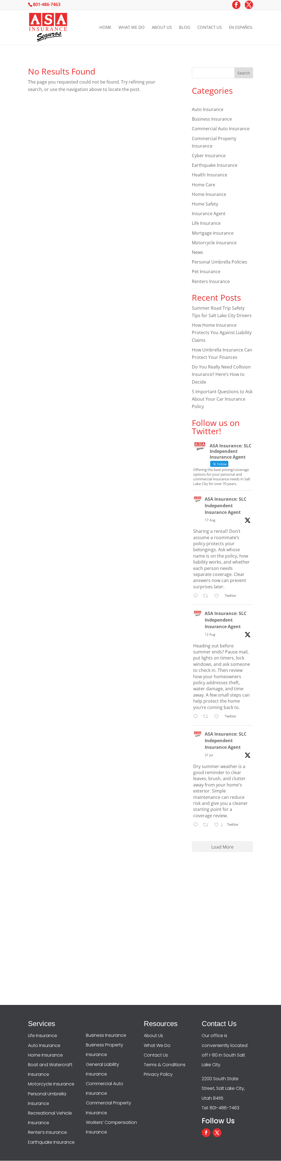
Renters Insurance (211, 281)
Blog (184, 27)
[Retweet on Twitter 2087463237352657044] (207, 717)
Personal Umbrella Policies (219, 262)
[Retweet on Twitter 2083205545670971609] (207, 825)
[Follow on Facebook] (206, 1132)
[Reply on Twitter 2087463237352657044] (197, 717)
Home (105, 27)
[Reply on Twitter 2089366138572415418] (197, 596)
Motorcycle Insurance (51, 1084)
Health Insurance (209, 175)
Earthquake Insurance (214, 165)
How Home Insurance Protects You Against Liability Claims (222, 332)
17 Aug (210, 520)
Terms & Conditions (165, 1065)
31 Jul (209, 755)
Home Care (203, 185)
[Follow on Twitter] (217, 1132)
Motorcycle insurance (214, 243)
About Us (162, 27)
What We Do (132, 27)
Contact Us (209, 27)
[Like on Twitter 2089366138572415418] (218, 596)
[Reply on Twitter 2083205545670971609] (197, 825)
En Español (241, 27)
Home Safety (205, 204)
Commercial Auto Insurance (220, 129)
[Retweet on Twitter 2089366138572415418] (207, 596)
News (197, 252)
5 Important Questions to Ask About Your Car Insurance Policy (222, 399)
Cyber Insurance (209, 156)
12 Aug (210, 634)
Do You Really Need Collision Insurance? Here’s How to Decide (221, 374)
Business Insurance (212, 119)
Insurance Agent (209, 213)
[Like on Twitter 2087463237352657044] (218, 717)
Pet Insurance (206, 271)
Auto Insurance (207, 109)
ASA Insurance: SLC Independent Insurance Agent (225, 505)
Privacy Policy (158, 1074)
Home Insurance (209, 194)
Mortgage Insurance (213, 233)
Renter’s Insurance (47, 1132)
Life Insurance (206, 223)
